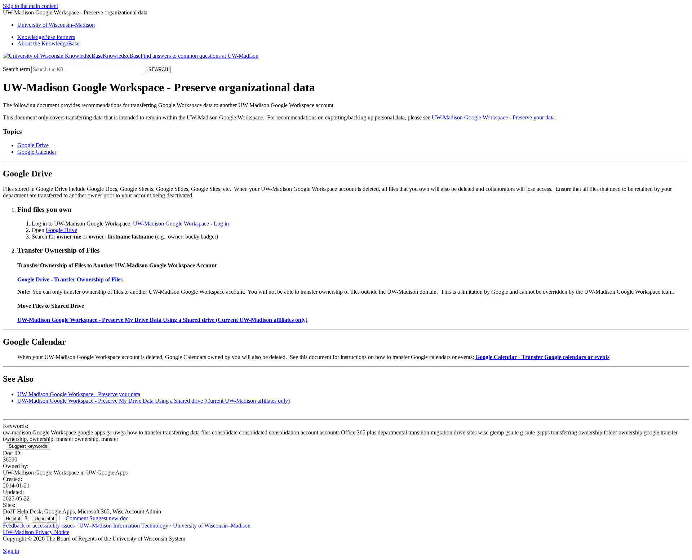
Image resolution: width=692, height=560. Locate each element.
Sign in (11, 551)
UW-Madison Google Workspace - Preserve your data (493, 117)
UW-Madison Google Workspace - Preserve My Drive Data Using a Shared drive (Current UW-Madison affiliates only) (162, 320)
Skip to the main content (30, 6)
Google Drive (33, 145)
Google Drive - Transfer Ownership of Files (70, 279)
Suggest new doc (108, 518)
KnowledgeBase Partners (46, 37)
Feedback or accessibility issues (39, 525)
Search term (16, 69)
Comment (77, 518)
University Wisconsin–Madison (56, 25)
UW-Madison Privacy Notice (36, 532)
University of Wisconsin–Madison (211, 525)
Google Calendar (36, 152)
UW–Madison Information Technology (123, 525)
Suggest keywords (28, 446)
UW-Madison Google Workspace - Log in (181, 223)
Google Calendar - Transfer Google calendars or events (542, 357)
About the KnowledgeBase (48, 43)
